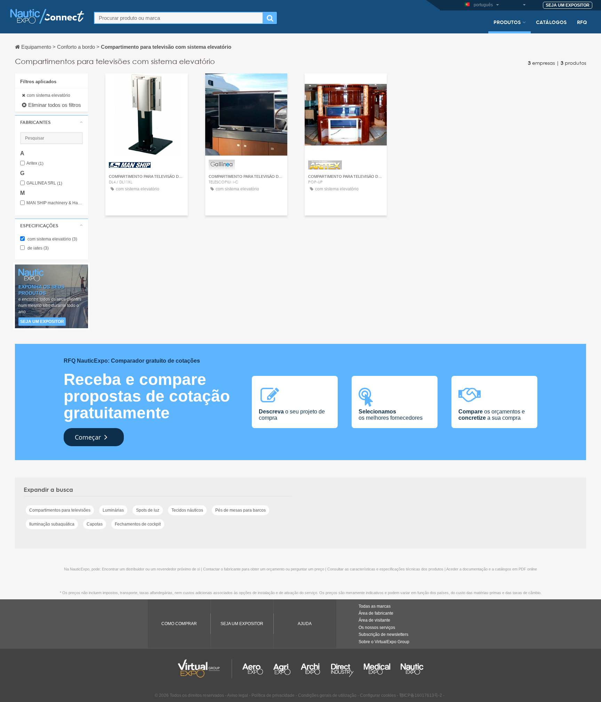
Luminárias (113, 510)
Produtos (507, 22)
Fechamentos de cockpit (138, 524)
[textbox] (178, 18)
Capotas (95, 524)
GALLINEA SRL (44, 183)
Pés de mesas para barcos (240, 510)
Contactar (146, 85)
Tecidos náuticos (187, 510)
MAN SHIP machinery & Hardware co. (54, 203)
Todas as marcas (375, 606)
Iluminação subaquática (51, 524)
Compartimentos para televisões (59, 510)
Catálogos (551, 22)
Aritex (34, 163)
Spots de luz (147, 510)
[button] (51, 122)
